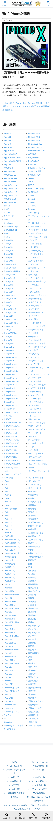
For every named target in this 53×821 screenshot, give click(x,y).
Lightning (8, 722)
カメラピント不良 (35, 254)
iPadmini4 (8, 522)
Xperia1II (32, 199)
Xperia (31, 195)
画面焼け (32, 650)
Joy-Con (7, 715)
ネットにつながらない (37, 347)
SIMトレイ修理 (34, 171)
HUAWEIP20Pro (11, 454)
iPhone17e (8, 670)
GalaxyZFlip (9, 347)
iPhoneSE (8, 684)
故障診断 (32, 595)
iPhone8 (7, 681)
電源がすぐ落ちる (35, 701)
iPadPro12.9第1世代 (12, 553)
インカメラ (33, 240)
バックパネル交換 (35, 361)
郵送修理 (32, 698)
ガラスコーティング (36, 268)
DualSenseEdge (11, 226)
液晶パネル (33, 608)
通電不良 (32, 694)
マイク (31, 447)
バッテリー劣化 (35, 381)
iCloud (7, 471)
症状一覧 (33, 816)
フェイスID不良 (35, 409)
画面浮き (32, 646)
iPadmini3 (8, 519)
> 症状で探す (14, 777)
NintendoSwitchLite (36, 151)
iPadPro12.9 (9, 550)
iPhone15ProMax (11, 650)
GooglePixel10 (10, 357)
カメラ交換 (33, 264)
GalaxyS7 (8, 330)
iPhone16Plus (10, 657)
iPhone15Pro (9, 646)
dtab (6, 219)
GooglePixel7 (9, 402)
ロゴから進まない (35, 484)
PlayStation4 (33, 158)
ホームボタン (34, 440)
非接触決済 (33, 715)
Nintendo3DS (34, 140)
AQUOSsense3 (10, 182)
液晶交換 (32, 612)
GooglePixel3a (10, 364)
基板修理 (32, 570)
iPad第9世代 (9, 581)
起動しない (33, 681)
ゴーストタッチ (35, 288)
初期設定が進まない (36, 557)
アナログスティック (36, 223)
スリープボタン (35, 306)
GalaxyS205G (10, 295)
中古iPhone (33, 491)
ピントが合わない (35, 402)
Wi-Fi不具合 (33, 192)
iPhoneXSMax (10, 705)
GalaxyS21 (8, 302)
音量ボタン (33, 722)
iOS (5, 484)
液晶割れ (32, 615)
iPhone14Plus (10, 629)
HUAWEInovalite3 (11, 443)
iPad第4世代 (9, 564)
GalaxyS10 (8, 281)
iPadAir (7, 491)
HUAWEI (7, 419)
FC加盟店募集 (39, 793)
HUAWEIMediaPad (12, 426)
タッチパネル (34, 316)
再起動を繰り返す (35, 533)
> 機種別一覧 (38, 777)
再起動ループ (34, 536)
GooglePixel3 (9, 361)
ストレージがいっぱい (37, 295)
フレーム (32, 416)
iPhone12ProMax (11, 608)
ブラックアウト (35, 433)
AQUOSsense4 (10, 185)
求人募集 (14, 797)
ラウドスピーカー (35, 454)
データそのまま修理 (36, 326)
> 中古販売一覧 (14, 781)
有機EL (31, 598)
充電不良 (32, 515)
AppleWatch (9, 151)
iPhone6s (8, 674)
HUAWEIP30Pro (11, 460)
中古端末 (32, 498)
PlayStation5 (33, 161)
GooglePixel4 (9, 374)
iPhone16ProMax (11, 663)
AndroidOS (8, 140)
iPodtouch (8, 708)
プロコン (32, 436)
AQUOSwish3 (10, 199)
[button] (47, 505)
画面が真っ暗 (34, 632)
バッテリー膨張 (35, 391)
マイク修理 (33, 450)
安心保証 (32, 574)
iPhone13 (8, 612)
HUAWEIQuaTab (11, 467)
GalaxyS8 (8, 336)
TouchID (31, 182)
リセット (32, 467)
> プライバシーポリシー (39, 789)
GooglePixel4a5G (11, 381)
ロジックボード (35, 488)
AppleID (7, 144)
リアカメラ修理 (35, 457)
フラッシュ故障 (35, 412)
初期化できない (35, 553)
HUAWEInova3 (10, 433)
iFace (6, 481)
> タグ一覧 (38, 770)
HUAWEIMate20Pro (12, 422)
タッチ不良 (33, 319)
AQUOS (7, 164)
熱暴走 (31, 622)
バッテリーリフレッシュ (38, 374)
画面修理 (9, 110)
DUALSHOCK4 (10, 230)
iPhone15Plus (10, 643)
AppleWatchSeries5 (12, 158)
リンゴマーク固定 (35, 478)
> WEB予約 (14, 785)
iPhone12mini (10, 601)
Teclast (31, 178)
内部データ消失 (35, 526)
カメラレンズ (34, 257)
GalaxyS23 (8, 316)
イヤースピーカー (35, 233)
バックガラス (34, 357)
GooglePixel (9, 354)
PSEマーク (33, 164)
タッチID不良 (34, 309)
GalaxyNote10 (10, 264)
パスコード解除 (35, 398)
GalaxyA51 (8, 261)
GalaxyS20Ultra (11, 299)
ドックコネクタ (35, 340)
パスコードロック (35, 395)
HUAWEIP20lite (10, 450)
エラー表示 (33, 247)
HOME (14, 762)
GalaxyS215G (10, 309)
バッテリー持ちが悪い (37, 385)
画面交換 (32, 636)
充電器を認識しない (36, 522)
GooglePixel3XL (11, 371)
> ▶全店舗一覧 (39, 785)
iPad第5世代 (9, 567)
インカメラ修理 (35, 244)
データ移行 (33, 336)
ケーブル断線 (34, 285)
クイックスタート (35, 278)
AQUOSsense (10, 175)
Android (7, 137)
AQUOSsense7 (10, 195)
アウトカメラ (34, 213)
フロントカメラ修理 (36, 422)
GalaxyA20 (8, 240)
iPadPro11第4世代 (12, 546)
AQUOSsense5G (11, 188)
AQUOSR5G (9, 171)
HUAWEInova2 (10, 429)
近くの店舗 (20, 816)
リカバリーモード (35, 460)
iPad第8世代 (9, 577)
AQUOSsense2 (10, 178)
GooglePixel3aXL (11, 367)
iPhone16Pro (9, 660)
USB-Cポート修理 (36, 188)
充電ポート (33, 512)
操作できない (34, 591)
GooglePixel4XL (11, 385)
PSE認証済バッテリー (37, 168)
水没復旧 (32, 605)
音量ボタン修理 (35, 725)
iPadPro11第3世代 (12, 543)
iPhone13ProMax (11, 622)
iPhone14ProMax (11, 636)
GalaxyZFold (9, 350)
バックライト (34, 364)
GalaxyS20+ (9, 292)
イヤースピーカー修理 (37, 237)
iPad (6, 488)
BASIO (7, 213)
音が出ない (33, 718)
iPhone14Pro (9, 632)
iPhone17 (8, 667)
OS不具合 (32, 154)
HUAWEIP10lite (10, 447)
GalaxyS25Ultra (11, 323)
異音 (30, 657)
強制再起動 (33, 584)
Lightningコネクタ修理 (13, 725)
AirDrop (7, 133)
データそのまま (35, 323)
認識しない (33, 677)
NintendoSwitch (35, 147)
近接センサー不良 (35, 688)
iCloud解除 (8, 478)
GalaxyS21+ (9, 306)
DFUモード (9, 216)
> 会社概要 (14, 789)
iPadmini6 (8, 529)
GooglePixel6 (9, 391)
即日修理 (32, 560)
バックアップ (34, 354)
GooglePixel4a (10, 378)
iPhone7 (7, 677)
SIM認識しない (34, 175)
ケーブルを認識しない (37, 281)
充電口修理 (33, 519)
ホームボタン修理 (35, 443)
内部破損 (32, 529)
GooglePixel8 (9, 409)
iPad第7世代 (9, 574)
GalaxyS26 (8, 326)
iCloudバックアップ (12, 474)
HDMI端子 (8, 416)
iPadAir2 (7, 495)
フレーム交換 (34, 419)
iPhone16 (8, 653)
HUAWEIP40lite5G (12, 464)
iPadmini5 (8, 526)
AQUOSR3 (8, 168)
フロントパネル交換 (36, 429)
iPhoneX (25, 103)
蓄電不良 (32, 670)
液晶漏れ (32, 619)
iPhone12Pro (9, 605)
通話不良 (32, 691)
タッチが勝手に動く (36, 312)
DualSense (8, 223)
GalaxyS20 (8, 288)
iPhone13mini (10, 615)
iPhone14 (8, 626)
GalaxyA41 (8, 257)
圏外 (30, 564)
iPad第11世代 (9, 560)
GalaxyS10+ (9, 285)
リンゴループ (34, 481)
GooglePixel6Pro (11, 398)
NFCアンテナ (10, 729)
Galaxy (7, 237)
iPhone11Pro (9, 591)
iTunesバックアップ (12, 712)
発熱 (30, 660)
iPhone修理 (34, 103)
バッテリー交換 (35, 378)
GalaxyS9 (8, 340)
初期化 (31, 550)
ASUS (6, 209)
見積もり (32, 674)
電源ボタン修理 (35, 708)
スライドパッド (35, 302)
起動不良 (32, 684)
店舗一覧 (6, 816)
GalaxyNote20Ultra (12, 271)
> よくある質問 (14, 766)
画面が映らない (35, 626)
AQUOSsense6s (11, 192)
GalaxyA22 (8, 247)
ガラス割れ (33, 275)
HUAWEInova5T (11, 436)
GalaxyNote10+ (10, 268)
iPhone (18, 103)
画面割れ (32, 643)
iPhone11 (8, 588)
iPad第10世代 (10, 557)
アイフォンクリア (15, 106)
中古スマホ (33, 495)
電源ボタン (33, 705)
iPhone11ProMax (11, 595)
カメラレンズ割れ (35, 261)
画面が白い (33, 629)
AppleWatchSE (10, 154)
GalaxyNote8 (9, 275)
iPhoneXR (8, 698)
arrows (7, 206)
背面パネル (33, 667)
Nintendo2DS (34, 133)
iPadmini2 (8, 515)
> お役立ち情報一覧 (39, 766)
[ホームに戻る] (26, 755)
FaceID (7, 233)
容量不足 (32, 577)
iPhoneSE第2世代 (11, 688)
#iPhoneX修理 (8, 103)
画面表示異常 (34, 653)
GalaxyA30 (8, 250)
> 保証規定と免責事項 (14, 793)
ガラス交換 (33, 271)
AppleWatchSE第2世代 (14, 161)
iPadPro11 (8, 536)
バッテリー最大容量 (36, 388)
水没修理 (32, 601)
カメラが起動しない (36, 250)
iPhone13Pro (9, 619)
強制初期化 (33, 588)
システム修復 (34, 292)
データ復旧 (33, 333)
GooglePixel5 (9, 388)
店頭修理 (32, 581)
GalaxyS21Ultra (11, 312)
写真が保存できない (36, 539)
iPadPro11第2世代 (12, 539)
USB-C (31, 185)
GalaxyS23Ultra (11, 319)
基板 (30, 567)
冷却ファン (33, 543)
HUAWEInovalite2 (11, 440)
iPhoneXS (8, 701)
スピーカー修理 (35, 299)
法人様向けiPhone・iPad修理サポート (38, 799)
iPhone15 (8, 639)
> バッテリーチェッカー (39, 762)
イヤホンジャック (35, 226)
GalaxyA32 (8, 254)
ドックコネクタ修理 (36, 343)
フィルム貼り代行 (35, 405)
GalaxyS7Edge (10, 333)
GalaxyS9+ (8, 343)
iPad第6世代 (9, 570)
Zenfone (31, 209)
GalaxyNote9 (9, 278)
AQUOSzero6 (10, 202)
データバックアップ (36, 330)
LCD (6, 718)
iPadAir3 (7, 498)
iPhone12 (8, 598)
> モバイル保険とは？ (39, 781)
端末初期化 (33, 663)
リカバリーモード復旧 (37, 464)
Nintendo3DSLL (35, 144)
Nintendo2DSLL (35, 137)
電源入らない (34, 712)
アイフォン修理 (29, 106)
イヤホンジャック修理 (37, 230)
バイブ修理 (33, 350)
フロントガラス (35, 426)
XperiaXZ (32, 206)
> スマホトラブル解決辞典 (14, 771)
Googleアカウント (12, 412)
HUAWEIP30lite (10, 457)
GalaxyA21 (8, 244)
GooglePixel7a (10, 405)
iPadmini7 (8, 533)
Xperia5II (32, 202)
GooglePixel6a (10, 395)
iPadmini (7, 512)
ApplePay (8, 147)
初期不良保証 (34, 546)
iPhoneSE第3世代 (11, 691)
